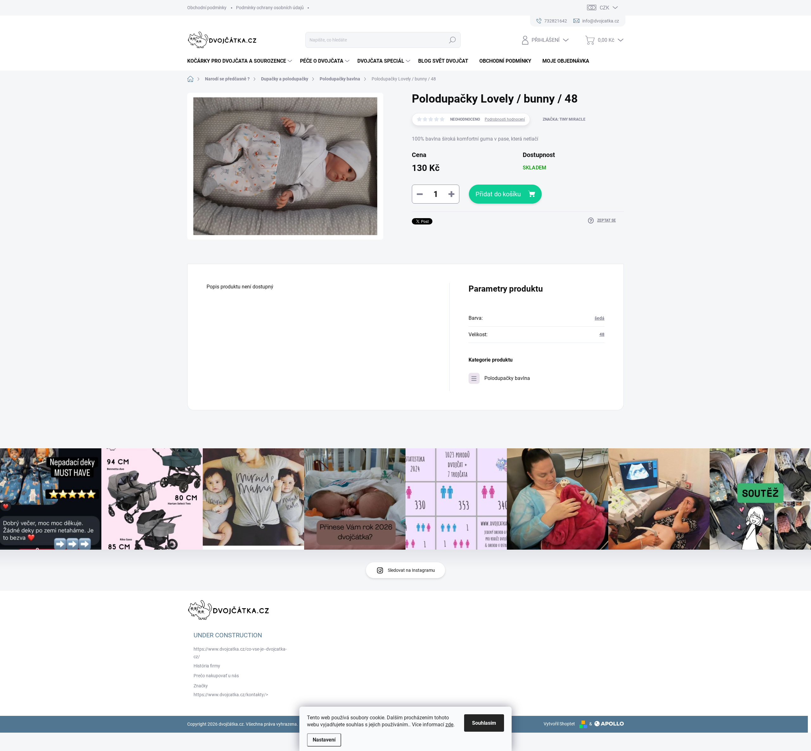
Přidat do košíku (498, 194)
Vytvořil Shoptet (559, 723)
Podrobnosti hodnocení (505, 119)
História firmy (207, 665)
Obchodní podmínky (207, 7)
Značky (201, 685)
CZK (604, 8)
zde (449, 725)
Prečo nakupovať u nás (216, 675)
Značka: (564, 119)
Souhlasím (484, 723)
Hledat (452, 39)
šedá (599, 318)
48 (601, 334)
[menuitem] (240, 61)
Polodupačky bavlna (507, 378)
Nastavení (324, 740)
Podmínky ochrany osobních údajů (270, 7)
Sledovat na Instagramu (411, 570)
